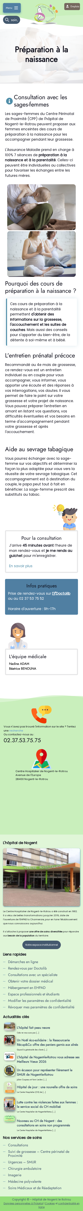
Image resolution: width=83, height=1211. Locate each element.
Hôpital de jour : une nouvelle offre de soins (47, 1087)
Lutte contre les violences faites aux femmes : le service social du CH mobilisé (47, 1104)
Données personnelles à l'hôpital (23, 1203)
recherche (16, 731)
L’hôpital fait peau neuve (33, 1027)
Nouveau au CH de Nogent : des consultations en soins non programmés (43, 1123)
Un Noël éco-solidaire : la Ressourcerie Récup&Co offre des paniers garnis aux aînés (47, 1042)
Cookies (50, 1203)
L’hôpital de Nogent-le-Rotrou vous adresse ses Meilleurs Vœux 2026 (48, 1059)
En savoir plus (20, 566)
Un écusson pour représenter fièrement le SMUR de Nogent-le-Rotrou (44, 1072)
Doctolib (63, 593)
